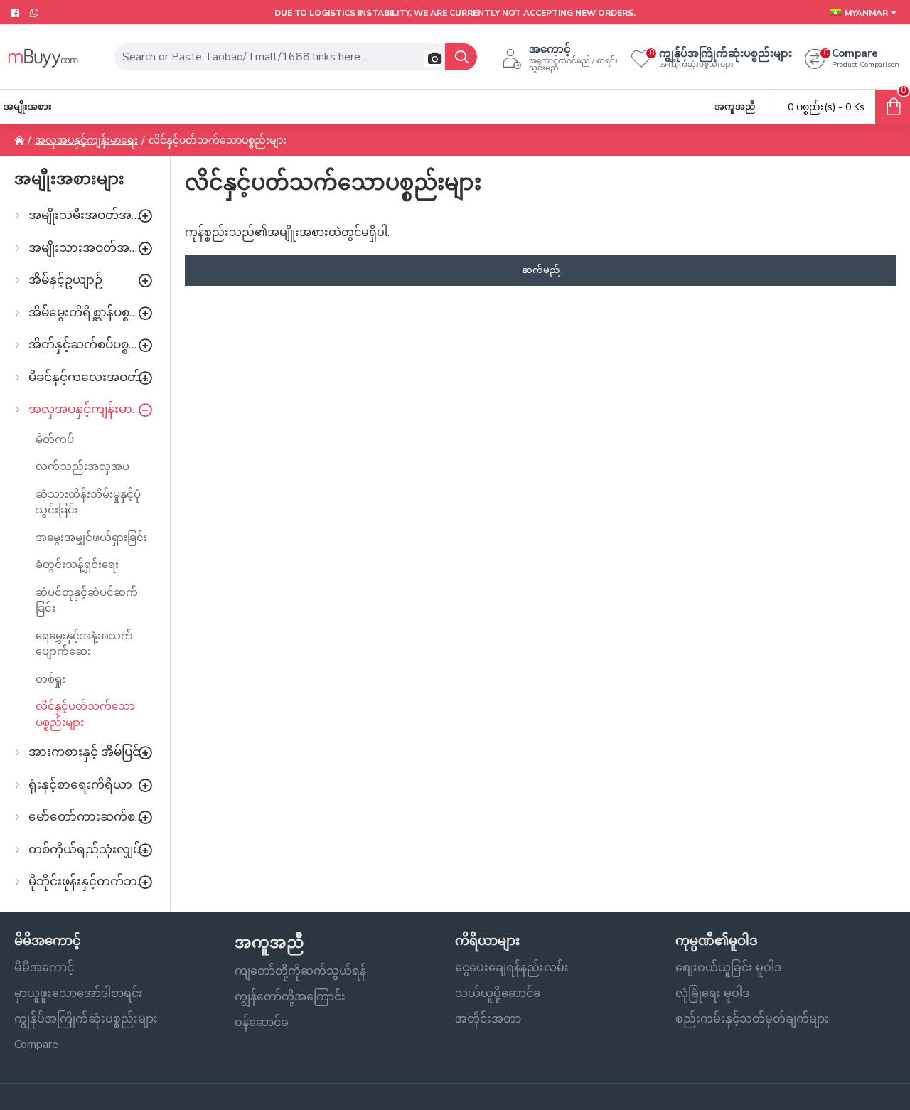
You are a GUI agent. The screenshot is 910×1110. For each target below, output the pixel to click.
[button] (432, 58)
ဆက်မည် (541, 270)
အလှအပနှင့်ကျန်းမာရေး (86, 140)
